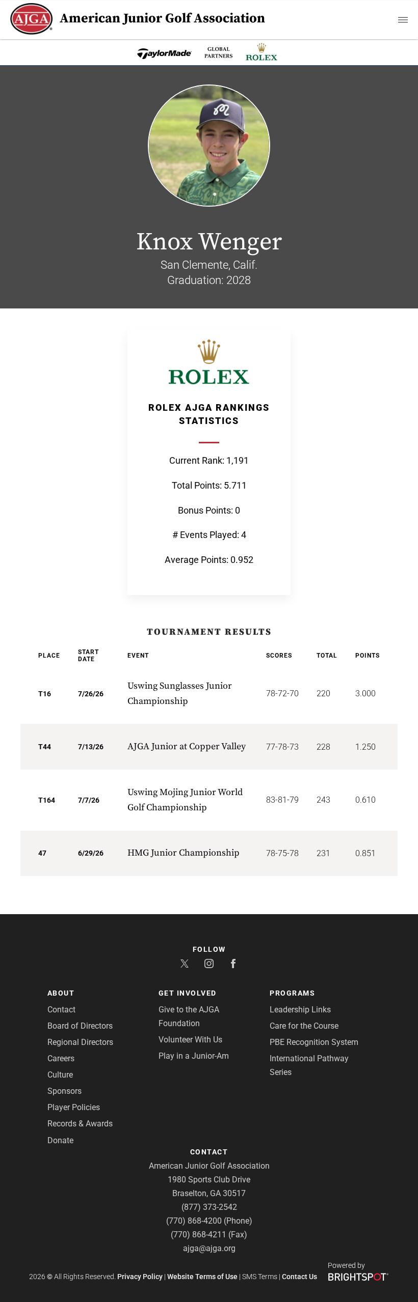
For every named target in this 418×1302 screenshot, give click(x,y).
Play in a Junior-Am (194, 1056)
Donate (60, 1140)
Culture (60, 1075)
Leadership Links (300, 1009)
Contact (61, 1009)
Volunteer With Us (190, 1039)
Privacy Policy (140, 1276)
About (61, 993)
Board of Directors (80, 1026)
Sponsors (64, 1091)
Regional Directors (80, 1042)
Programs (292, 993)
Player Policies (73, 1107)
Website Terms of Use (202, 1276)
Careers (60, 1058)
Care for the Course (304, 1026)
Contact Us (299, 1276)
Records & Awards (80, 1123)
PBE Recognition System (314, 1042)
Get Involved (188, 993)
